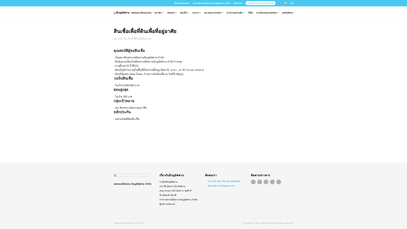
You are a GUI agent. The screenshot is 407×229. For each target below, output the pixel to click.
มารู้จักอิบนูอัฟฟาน (168, 181)
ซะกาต (195, 13)
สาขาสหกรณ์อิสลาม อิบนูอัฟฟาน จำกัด (211, 3)
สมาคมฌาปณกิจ (212, 13)
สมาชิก (158, 13)
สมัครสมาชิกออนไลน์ (141, 13)
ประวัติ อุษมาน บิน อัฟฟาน (172, 186)
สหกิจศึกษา (287, 13)
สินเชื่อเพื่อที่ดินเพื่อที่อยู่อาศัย (145, 31)
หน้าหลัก (118, 38)
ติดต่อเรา (238, 3)
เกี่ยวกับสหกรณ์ (182, 3)
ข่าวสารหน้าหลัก (234, 13)
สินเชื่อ (183, 13)
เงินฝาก (171, 13)
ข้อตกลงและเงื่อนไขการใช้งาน (129, 223)
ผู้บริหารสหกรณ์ (167, 204)
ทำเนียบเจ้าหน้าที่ (167, 195)
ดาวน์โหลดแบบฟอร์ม (266, 13)
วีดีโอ (250, 13)
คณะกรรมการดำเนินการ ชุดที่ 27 (175, 190)
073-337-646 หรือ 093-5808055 (224, 181)
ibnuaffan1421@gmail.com (221, 185)
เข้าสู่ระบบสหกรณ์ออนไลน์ (260, 3)
